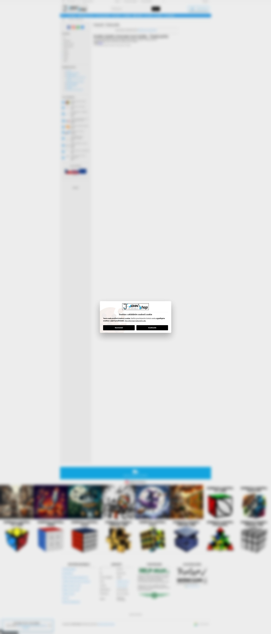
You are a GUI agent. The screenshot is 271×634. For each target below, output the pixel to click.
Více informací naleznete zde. (135, 321)
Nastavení (119, 328)
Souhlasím (152, 328)
